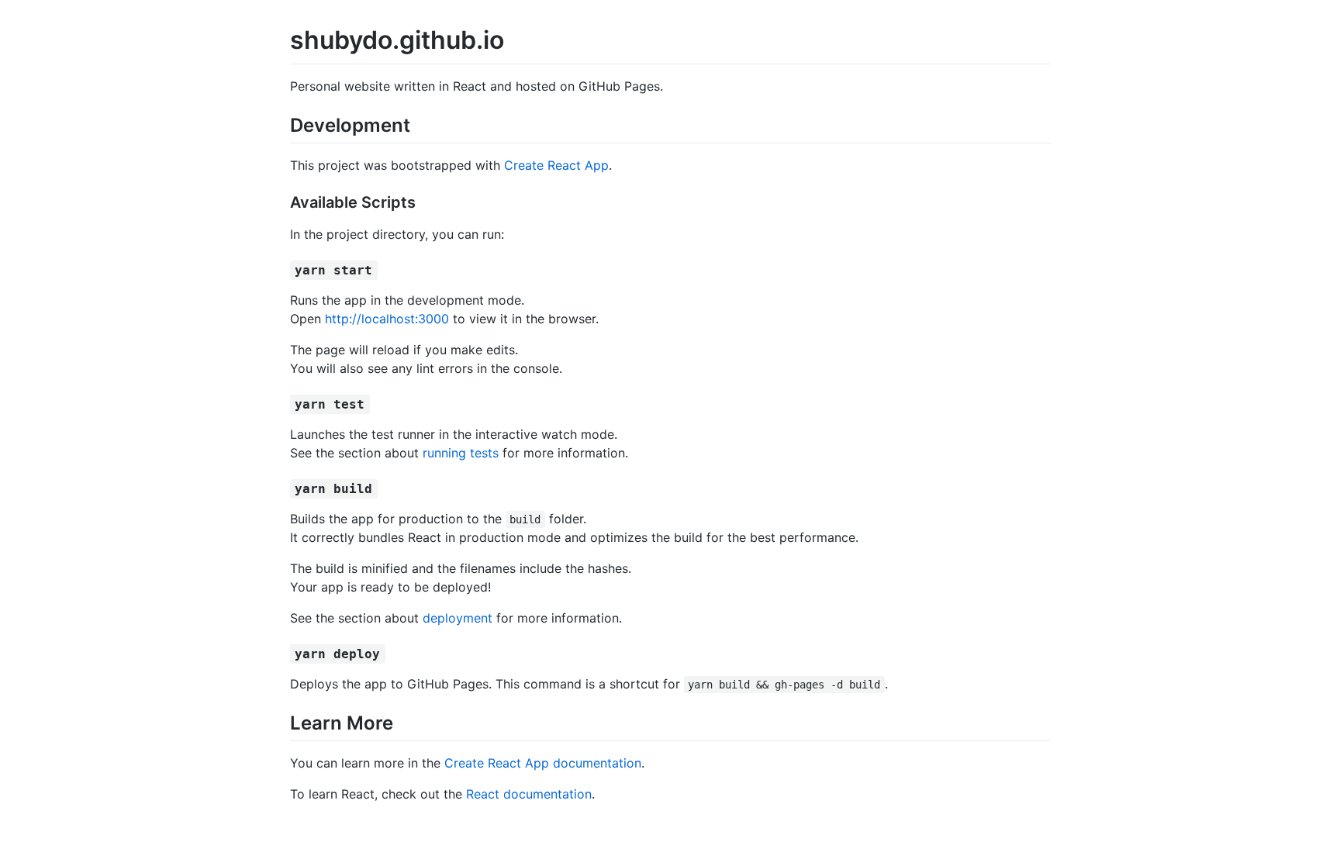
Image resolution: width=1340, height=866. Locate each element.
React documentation (529, 794)
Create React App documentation (542, 763)
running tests (461, 453)
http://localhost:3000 (387, 318)
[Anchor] (419, 123)
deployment (457, 618)
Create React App (556, 165)
